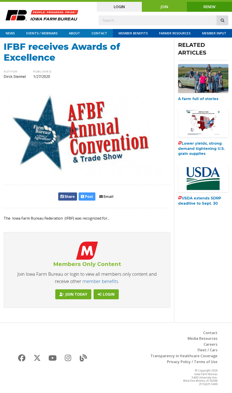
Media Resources (203, 338)
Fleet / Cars (208, 349)
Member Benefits (133, 33)
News (10, 33)
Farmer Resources (175, 33)
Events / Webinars (42, 33)
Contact (99, 33)
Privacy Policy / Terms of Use (192, 361)
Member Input (214, 33)
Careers (211, 344)
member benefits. (100, 281)
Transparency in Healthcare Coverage (184, 355)
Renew (209, 6)
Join (164, 6)
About (74, 33)
